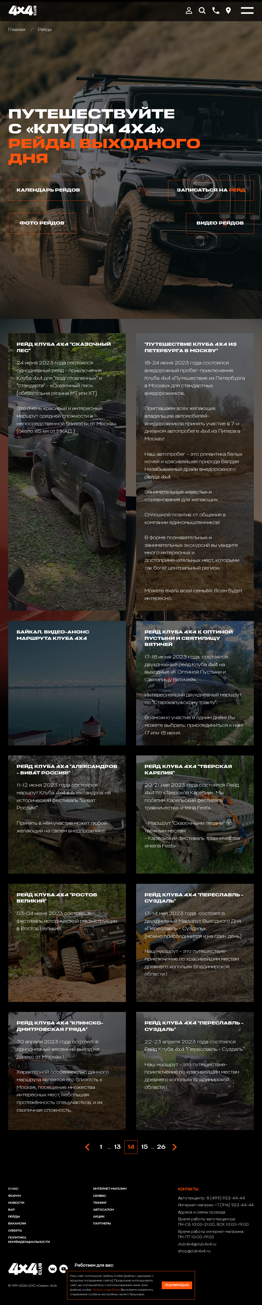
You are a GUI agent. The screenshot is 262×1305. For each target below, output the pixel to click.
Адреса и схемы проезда (201, 1212)
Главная (17, 30)
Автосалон (103, 1209)
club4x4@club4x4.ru (197, 1244)
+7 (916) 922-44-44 (234, 1205)
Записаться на (211, 190)
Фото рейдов (41, 223)
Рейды (14, 1216)
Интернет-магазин (110, 1188)
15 (144, 1147)
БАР (11, 1209)
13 (117, 1147)
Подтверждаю (177, 1285)
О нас (13, 1188)
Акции (98, 1216)
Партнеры (102, 1223)
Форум (14, 1196)
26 (161, 1147)
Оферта (15, 1230)
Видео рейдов (220, 223)
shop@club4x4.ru (194, 1251)
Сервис (99, 1196)
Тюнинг (100, 1202)
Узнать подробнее (105, 1289)
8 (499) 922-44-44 (226, 1198)
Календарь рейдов (48, 190)
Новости (16, 1202)
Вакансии (17, 1223)
